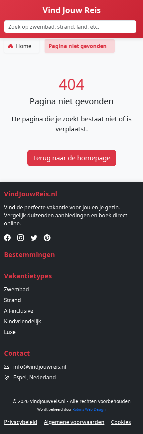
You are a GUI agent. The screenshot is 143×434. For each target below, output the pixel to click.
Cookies (121, 422)
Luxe (10, 332)
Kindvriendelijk (22, 321)
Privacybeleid (20, 422)
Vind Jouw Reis (72, 9)
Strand (12, 300)
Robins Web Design (89, 409)
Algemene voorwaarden (74, 422)
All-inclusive (18, 310)
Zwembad (16, 289)
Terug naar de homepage (71, 157)
